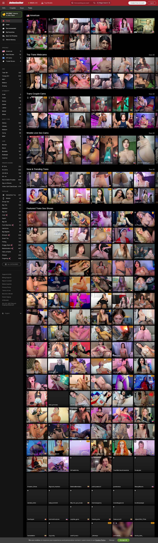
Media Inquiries (7, 284)
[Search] (94, 2)
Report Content (7, 281)
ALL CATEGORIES (13, 264)
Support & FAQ (6, 274)
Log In (152, 3)
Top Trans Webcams (37, 54)
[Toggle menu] (3, 3)
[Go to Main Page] (16, 3)
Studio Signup (6, 297)
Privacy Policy (6, 287)
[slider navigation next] (152, 73)
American (34, 15)
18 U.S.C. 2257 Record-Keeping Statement (9, 304)
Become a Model (7, 294)
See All (152, 55)
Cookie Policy (100, 540)
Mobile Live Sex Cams (38, 133)
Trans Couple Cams (36, 93)
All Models (5, 300)
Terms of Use (6, 290)
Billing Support (6, 277)
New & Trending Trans (37, 169)
